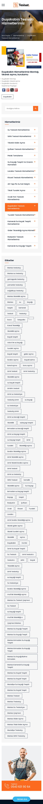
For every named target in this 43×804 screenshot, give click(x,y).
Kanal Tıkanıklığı (13, 325)
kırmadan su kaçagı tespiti (18, 491)
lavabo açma (12, 360)
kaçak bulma (29, 360)
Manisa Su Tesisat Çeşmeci (18, 600)
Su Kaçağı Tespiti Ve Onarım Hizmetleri (20, 163)
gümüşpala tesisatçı (15, 279)
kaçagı (10, 497)
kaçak (32, 560)
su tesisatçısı (12, 405)
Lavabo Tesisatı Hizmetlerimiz (21, 171)
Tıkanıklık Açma (13, 566)
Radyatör (11, 503)
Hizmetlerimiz (19, 35)
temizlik (27, 480)
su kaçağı (28, 400)
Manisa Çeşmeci (14, 713)
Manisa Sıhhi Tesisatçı (16, 736)
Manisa (10, 302)
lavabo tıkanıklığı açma (16, 589)
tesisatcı (11, 560)
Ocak (9, 508)
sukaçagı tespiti (26, 423)
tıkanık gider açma (14, 526)
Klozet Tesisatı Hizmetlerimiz (20, 177)
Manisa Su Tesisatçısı (16, 707)
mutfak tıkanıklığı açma (16, 594)
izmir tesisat (12, 371)
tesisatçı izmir (13, 400)
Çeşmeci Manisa (14, 623)
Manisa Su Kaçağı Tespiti (17, 629)
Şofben (24, 503)
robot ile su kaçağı (14, 342)
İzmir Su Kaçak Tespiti (16, 548)
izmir (28, 440)
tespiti (10, 308)
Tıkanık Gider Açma (16, 143)
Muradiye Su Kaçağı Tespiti (18, 684)
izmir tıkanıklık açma (15, 457)
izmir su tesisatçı (14, 474)
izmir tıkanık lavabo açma (17, 463)
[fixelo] (21, 5)
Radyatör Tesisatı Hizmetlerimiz (15, 238)
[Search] (35, 108)
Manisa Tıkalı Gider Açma (17, 724)
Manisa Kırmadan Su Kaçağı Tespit (18, 649)
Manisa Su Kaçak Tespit (17, 679)
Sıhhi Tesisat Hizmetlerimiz (19, 136)
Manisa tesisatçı (14, 268)
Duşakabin (7, 97)
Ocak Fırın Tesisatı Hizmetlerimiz (16, 198)
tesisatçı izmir (13, 411)
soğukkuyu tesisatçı (15, 290)
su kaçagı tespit (14, 440)
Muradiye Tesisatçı (15, 730)
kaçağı (30, 302)
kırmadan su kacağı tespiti (18, 428)
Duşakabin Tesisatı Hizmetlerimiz (16, 207)
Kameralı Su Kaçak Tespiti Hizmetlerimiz (19, 222)
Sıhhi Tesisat (12, 480)
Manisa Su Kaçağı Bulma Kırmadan (17, 657)
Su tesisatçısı (12, 583)
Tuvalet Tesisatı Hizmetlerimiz (21, 215)
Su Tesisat (11, 606)
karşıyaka (21, 319)
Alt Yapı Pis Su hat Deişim (19, 184)
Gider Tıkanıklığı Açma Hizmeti (21, 230)
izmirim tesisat (13, 388)
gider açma (28, 354)
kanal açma (12, 365)
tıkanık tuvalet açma (15, 531)
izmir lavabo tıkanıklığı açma (18, 520)
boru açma (27, 365)
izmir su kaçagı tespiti (16, 434)
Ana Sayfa (6, 35)
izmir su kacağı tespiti (16, 417)
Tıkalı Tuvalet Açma (16, 190)
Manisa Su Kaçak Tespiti (17, 673)
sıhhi (22, 560)
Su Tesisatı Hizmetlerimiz (19, 130)
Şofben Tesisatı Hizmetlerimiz (21, 149)
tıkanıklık (10, 423)
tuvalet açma (13, 348)
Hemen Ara (22, 799)
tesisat (10, 313)
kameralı (22, 308)
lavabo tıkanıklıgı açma (16, 451)
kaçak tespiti (12, 337)
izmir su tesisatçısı (14, 394)
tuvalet (10, 445)
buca (9, 319)
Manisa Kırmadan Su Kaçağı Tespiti (18, 641)
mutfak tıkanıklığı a (14, 617)
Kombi (24, 543)
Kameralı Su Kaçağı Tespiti (19, 246)
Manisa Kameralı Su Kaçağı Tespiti (18, 666)
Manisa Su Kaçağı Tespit (17, 634)
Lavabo (10, 514)
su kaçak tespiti (13, 383)
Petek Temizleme (15, 155)
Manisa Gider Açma (15, 719)
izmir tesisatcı (28, 554)
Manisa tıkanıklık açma (16, 296)
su (20, 302)
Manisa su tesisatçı (15, 273)
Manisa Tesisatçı (14, 701)
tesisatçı (22, 313)
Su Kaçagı (29, 486)
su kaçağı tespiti (14, 577)
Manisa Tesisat (13, 696)
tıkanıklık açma (13, 331)
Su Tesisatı (11, 554)
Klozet (20, 508)
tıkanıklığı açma (25, 445)
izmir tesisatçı (29, 371)
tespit (21, 497)
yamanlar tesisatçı (15, 285)
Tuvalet (32, 508)
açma (22, 537)
